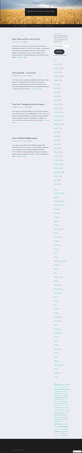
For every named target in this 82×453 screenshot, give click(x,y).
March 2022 (57, 100)
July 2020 (56, 180)
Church (56, 233)
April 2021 (56, 144)
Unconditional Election (57, 435)
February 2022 (57, 104)
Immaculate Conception (60, 261)
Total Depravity (59, 433)
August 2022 (57, 80)
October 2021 (57, 120)
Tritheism (66, 433)
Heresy (66, 399)
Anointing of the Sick (59, 193)
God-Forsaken (59, 399)
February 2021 (57, 152)
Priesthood (57, 309)
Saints (55, 341)
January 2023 (57, 64)
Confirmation (57, 245)
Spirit (60, 431)
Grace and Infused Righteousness (24, 138)
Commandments (58, 237)
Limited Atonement (67, 405)
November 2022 (58, 68)
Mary (55, 273)
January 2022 (57, 108)
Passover (56, 301)
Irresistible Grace (56, 405)
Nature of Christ (58, 289)
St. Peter (56, 353)
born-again (55, 391)
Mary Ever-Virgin (58, 277)
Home (15, 25)
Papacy (56, 297)
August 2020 (57, 176)
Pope (55, 305)
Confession (57, 241)
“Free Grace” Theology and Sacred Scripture (28, 104)
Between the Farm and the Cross (41, 11)
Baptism (56, 221)
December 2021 (58, 112)
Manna (55, 269)
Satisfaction (60, 429)
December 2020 (58, 160)
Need (55, 411)
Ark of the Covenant (59, 205)
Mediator (56, 281)
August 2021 (57, 128)
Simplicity (63, 429)
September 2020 (58, 172)
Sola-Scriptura (57, 349)
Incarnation (57, 265)
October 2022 (57, 72)
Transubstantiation (59, 365)
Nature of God (57, 293)
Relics (55, 325)
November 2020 (58, 164)
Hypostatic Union (56, 401)
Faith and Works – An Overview (24, 73)
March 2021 (57, 148)
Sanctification (56, 429)
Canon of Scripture (59, 229)
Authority (56, 217)
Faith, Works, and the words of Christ (26, 39)
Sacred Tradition (58, 333)
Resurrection (62, 421)
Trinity (56, 369)
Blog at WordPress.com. (18, 450)
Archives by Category (36, 25)
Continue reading (22, 57)
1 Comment (25, 42)
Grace (55, 253)
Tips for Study (49, 25)
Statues (56, 357)
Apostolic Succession (59, 201)
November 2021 (58, 116)
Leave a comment (27, 75)
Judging (59, 405)
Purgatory (56, 313)
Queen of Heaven (58, 317)
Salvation (56, 345)
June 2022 (56, 88)
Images (56, 257)
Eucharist (56, 249)
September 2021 (58, 124)
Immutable (61, 403)
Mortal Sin (58, 409)
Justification (62, 405)
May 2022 (56, 92)
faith (64, 397)
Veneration (57, 373)
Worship (56, 377)
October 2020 (57, 168)
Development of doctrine (61, 395)
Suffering (56, 361)
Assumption (57, 209)
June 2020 (56, 184)
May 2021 (56, 140)
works (65, 435)
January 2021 (57, 156)
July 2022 (56, 84)
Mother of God (57, 285)
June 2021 (56, 136)
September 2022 (58, 76)
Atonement (57, 213)
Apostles (56, 197)
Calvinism (56, 225)
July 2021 (56, 132)
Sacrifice (56, 337)
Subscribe (59, 52)
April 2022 (56, 96)
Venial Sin (61, 435)
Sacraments (57, 329)
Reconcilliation (58, 321)
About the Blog (24, 25)
